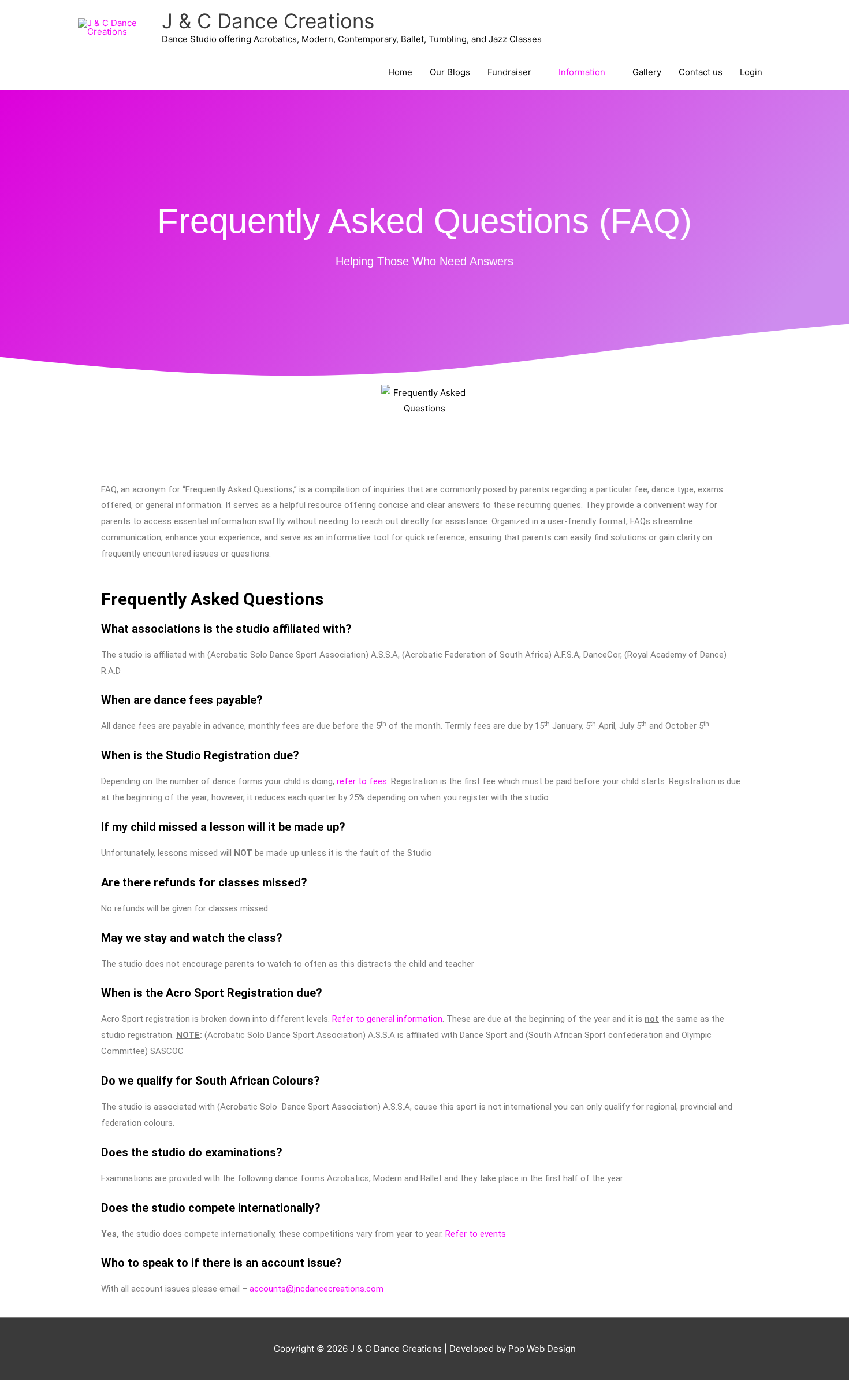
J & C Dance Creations (268, 21)
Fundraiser (509, 71)
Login (751, 71)
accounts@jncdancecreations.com (316, 1288)
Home (400, 71)
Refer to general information (387, 1019)
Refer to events (475, 1234)
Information (581, 71)
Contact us (701, 71)
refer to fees (362, 781)
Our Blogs (450, 71)
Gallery (646, 71)
